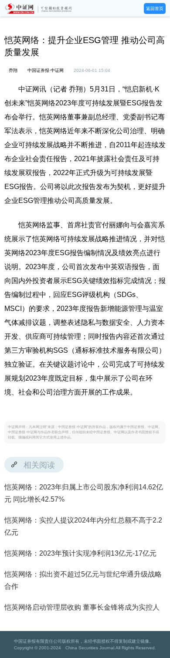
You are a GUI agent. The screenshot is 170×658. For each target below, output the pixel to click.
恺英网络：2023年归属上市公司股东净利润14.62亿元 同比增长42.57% (83, 493)
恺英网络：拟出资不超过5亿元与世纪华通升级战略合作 (83, 580)
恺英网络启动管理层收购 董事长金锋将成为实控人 (82, 607)
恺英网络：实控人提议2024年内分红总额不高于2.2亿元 (83, 526)
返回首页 (154, 8)
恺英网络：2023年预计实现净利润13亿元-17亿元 (80, 553)
